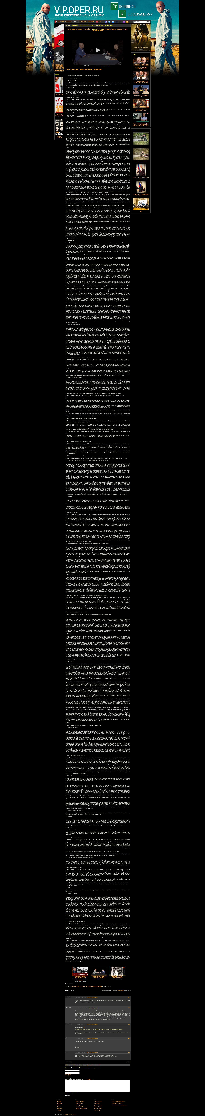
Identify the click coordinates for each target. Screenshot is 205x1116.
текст (99, 65)
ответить (89, 997)
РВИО (141, 211)
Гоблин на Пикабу (98, 1108)
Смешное (113, 29)
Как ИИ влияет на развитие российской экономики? (141, 68)
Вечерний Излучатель (101, 28)
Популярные (76, 28)
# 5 (129, 1052)
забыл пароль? (68, 1074)
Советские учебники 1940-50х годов (59, 115)
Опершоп (59, 1108)
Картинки (68, 22)
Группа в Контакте (98, 1105)
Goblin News (83, 28)
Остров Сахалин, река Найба (140, 161)
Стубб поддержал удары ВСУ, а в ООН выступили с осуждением (141, 82)
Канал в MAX (97, 1103)
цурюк (74, 1114)
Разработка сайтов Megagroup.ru (119, 1105)
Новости (60, 22)
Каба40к (121, 28)
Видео (75, 22)
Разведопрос (94, 29)
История (101, 29)
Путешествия (86, 29)
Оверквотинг (89, 1079)
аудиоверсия (104, 65)
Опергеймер (79, 29)
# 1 (129, 997)
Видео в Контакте (80, 1101)
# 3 (129, 1024)
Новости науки (71, 29)
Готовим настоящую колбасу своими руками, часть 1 (140, 110)
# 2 (129, 1008)
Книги (125, 28)
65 (140, 146)
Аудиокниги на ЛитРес (117, 1103)
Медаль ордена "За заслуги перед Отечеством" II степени (141, 178)
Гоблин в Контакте (98, 1106)
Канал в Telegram (98, 1101)
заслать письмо (68, 1114)
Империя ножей (59, 94)
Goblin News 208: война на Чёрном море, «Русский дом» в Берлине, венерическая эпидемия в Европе (141, 124)
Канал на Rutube (79, 1103)
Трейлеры (119, 29)
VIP (99, 22)
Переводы (83, 22)
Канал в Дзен (79, 1105)
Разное (101, 30)
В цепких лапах (91, 28)
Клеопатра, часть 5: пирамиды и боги (141, 96)
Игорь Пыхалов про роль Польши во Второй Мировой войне (89, 25)
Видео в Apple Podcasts (81, 1106)
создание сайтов (121, 990)
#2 (84, 1027)
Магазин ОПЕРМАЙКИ (59, 137)
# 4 (129, 1038)
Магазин (91, 22)
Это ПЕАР (124, 29)
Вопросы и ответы (113, 28)
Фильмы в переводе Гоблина (118, 1101)
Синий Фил (107, 29)
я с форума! (67, 1075)
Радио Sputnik (97, 1110)
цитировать (95, 997)
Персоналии (95, 30)
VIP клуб (59, 1110)
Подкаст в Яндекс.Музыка (81, 1108)
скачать (109, 65)
